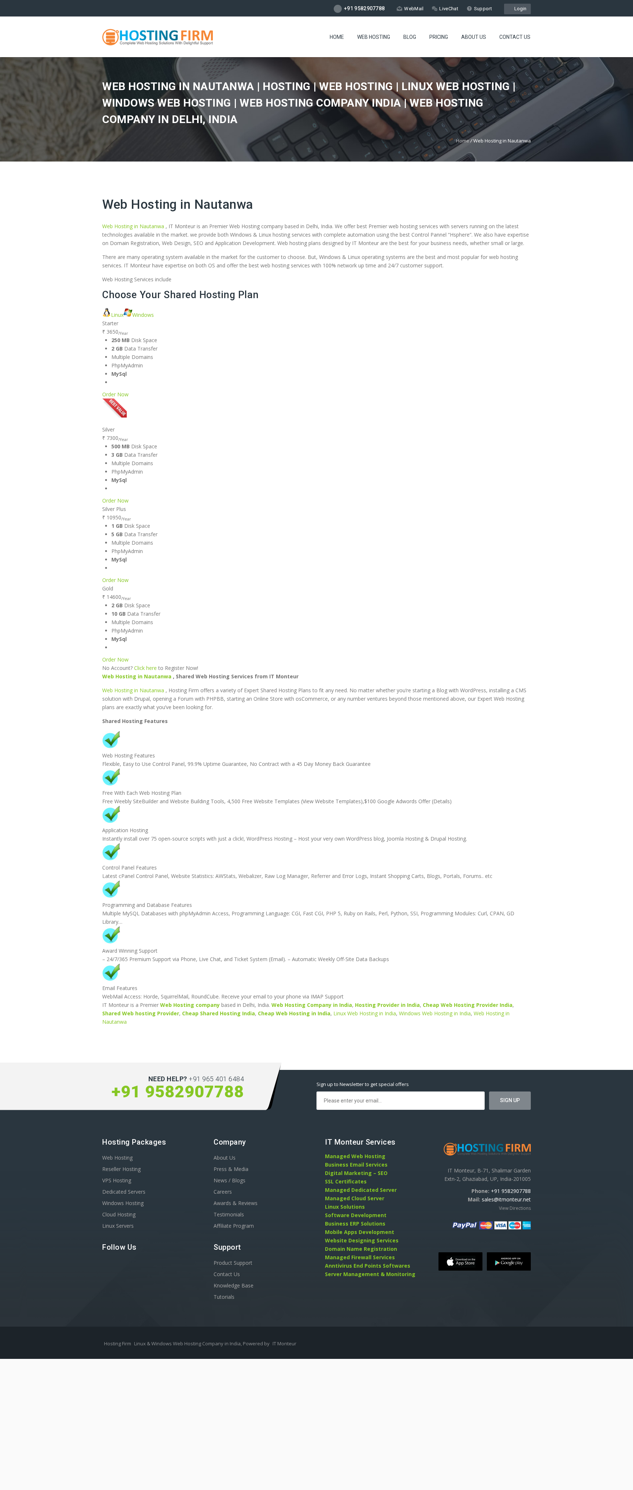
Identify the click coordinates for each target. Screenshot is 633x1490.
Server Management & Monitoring (370, 1274)
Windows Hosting (123, 1203)
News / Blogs (229, 1180)
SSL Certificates (346, 1181)
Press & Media (231, 1168)
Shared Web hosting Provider (140, 1013)
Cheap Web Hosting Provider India (467, 1004)
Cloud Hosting (119, 1214)
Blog (409, 37)
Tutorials (224, 1296)
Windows (143, 314)
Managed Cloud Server (354, 1198)
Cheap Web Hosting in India (294, 1013)
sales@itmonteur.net (506, 1199)
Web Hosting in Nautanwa (177, 204)
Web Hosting (373, 37)
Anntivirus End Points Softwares (367, 1265)
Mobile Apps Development (359, 1231)
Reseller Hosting (121, 1168)
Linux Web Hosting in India (364, 1013)
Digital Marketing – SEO (356, 1173)
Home (337, 37)
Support (483, 8)
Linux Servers (118, 1225)
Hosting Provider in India (387, 1004)
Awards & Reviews (236, 1203)
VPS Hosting (116, 1180)
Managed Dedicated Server (361, 1189)
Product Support (233, 1262)
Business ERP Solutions (355, 1223)
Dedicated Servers (123, 1191)
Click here (145, 667)
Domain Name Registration (361, 1248)
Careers (223, 1191)
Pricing (438, 37)
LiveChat (448, 8)
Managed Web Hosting (355, 1156)
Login (519, 8)
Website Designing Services (362, 1240)
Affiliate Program (234, 1225)
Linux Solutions (345, 1206)
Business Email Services (356, 1164)
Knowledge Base (233, 1285)
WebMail (413, 8)
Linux (117, 314)
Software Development (355, 1215)
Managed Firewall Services (360, 1257)
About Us (473, 37)
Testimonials (229, 1214)
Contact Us (514, 37)
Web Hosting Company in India (311, 1004)
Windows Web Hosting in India (435, 1013)
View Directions (515, 1208)
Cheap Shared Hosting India (218, 1013)
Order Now (115, 394)
